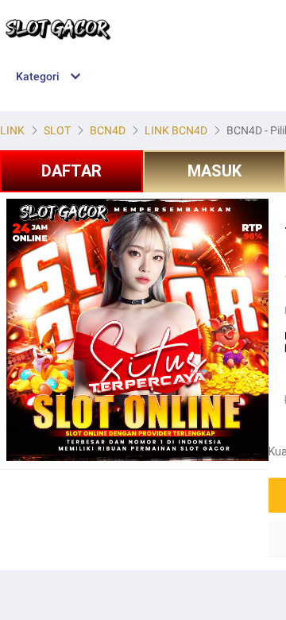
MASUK (214, 170)
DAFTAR (71, 170)
